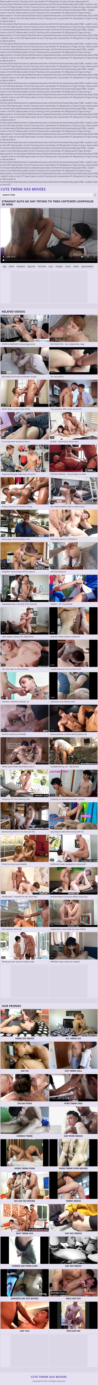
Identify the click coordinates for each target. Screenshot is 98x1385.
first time (42, 266)
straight (59, 266)
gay (4, 266)
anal (51, 266)
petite (76, 266)
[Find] (95, 195)
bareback (21, 266)
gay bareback (87, 266)
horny (67, 266)
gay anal (31, 266)
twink (11, 266)
